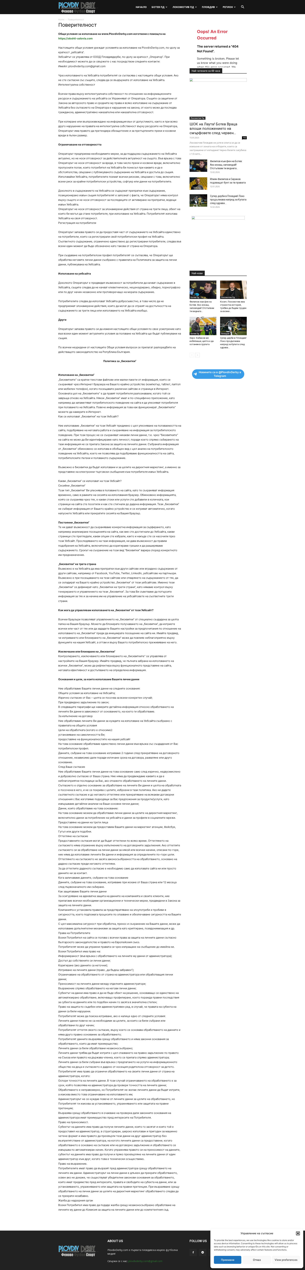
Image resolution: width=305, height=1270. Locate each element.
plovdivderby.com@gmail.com (145, 1261)
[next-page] (197, 355)
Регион (228, 7)
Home (61, 19)
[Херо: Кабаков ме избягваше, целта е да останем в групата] (203, 326)
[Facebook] (193, 1252)
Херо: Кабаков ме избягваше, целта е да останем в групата (202, 341)
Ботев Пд (158, 7)
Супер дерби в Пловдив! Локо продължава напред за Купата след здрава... (228, 200)
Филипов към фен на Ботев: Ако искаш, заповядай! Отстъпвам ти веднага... (226, 165)
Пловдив (208, 7)
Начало (141, 7)
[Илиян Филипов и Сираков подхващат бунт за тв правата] (198, 183)
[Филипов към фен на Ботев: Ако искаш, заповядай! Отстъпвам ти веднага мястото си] (198, 165)
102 (244, 137)
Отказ (257, 1260)
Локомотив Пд (183, 7)
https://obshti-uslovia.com (75, 38)
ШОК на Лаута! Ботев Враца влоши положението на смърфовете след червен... (213, 128)
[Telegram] (202, 1252)
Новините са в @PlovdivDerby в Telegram (220, 374)
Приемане (227, 1260)
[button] (298, 1233)
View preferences (286, 1260)
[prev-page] (192, 355)
